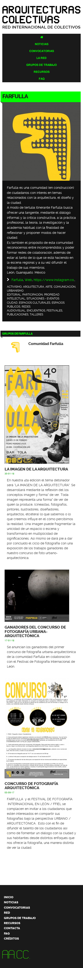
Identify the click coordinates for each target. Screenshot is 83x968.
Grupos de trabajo (41, 65)
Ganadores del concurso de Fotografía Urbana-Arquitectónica (35, 631)
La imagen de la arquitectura (36, 469)
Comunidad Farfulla (45, 344)
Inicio (8, 897)
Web (28, 280)
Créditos (11, 938)
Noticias (41, 44)
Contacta (12, 928)
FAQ (41, 78)
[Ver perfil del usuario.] (41, 178)
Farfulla (17, 280)
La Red (41, 58)
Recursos (42, 71)
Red (7, 912)
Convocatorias (41, 51)
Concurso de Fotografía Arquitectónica (31, 786)
